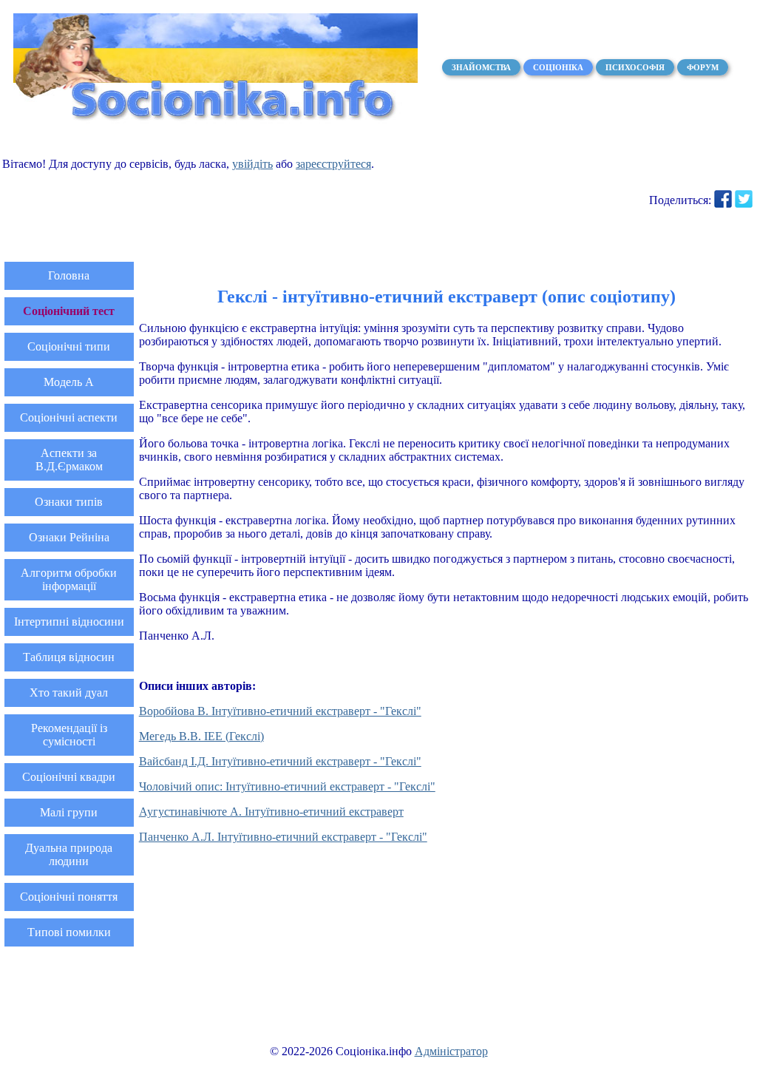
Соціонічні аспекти (69, 417)
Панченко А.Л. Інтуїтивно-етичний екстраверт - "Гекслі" (283, 836)
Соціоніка (558, 67)
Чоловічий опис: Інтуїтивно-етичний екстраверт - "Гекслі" (287, 786)
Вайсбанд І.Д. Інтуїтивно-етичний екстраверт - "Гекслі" (280, 761)
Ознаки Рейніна (69, 537)
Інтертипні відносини (69, 621)
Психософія (635, 67)
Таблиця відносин (69, 657)
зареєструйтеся (333, 164)
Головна (68, 275)
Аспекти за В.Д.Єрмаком (69, 460)
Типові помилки (69, 932)
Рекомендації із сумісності (69, 735)
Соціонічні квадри (68, 777)
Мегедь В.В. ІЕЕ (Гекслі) (201, 736)
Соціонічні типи (68, 346)
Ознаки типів (69, 501)
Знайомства (481, 67)
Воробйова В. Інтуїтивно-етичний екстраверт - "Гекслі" (280, 711)
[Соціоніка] (215, 119)
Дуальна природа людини (68, 854)
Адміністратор (451, 1051)
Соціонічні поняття (69, 896)
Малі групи (69, 812)
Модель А (69, 382)
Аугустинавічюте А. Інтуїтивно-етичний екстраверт (271, 811)
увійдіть (252, 164)
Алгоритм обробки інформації (69, 579)
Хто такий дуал (69, 692)
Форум (703, 67)
